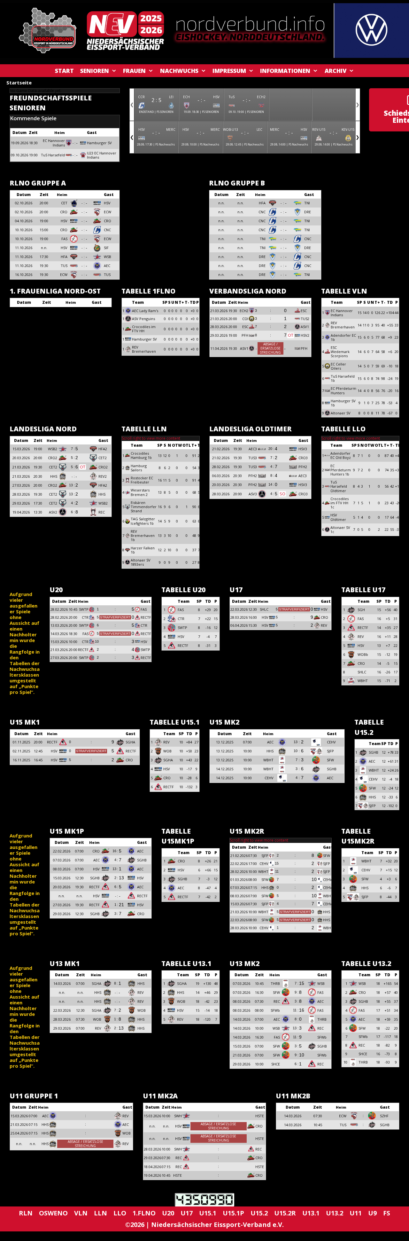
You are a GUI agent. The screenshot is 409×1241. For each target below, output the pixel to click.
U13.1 (311, 1213)
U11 (356, 1213)
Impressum (229, 71)
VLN (81, 1213)
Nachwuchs (179, 71)
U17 (187, 1213)
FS (386, 1213)
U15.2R (285, 1213)
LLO (119, 1213)
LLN (100, 1213)
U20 (168, 1213)
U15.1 (207, 1213)
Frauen (134, 71)
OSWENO (53, 1213)
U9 (372, 1213)
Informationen (285, 71)
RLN (26, 1213)
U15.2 (259, 1213)
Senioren (94, 71)
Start (64, 71)
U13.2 (334, 1213)
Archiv (335, 71)
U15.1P (233, 1213)
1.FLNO (144, 1213)
